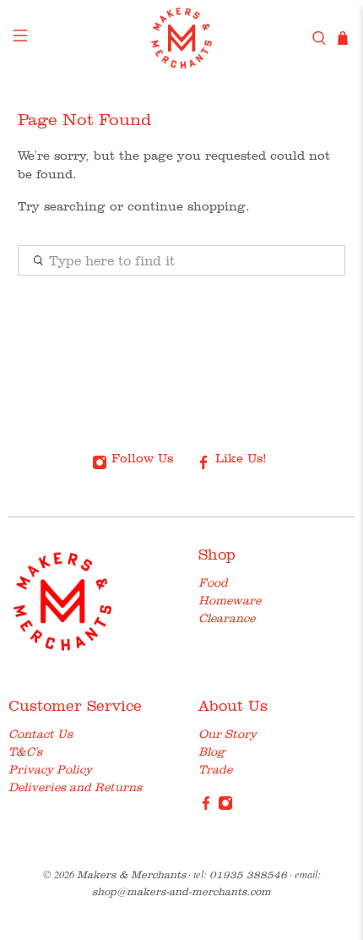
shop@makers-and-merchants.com (181, 891)
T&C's (25, 751)
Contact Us (40, 734)
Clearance (226, 618)
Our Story (227, 734)
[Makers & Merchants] (182, 38)
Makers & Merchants (131, 874)
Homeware (229, 600)
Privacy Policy (50, 769)
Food (213, 582)
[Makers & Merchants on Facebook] (206, 806)
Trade (215, 769)
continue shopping (186, 206)
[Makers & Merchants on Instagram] (225, 806)
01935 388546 (248, 874)
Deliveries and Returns (75, 787)
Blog (211, 751)
